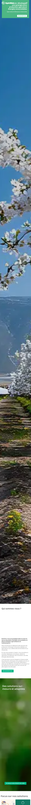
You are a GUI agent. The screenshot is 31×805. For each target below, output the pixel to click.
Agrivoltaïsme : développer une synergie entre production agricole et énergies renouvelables (16, 6)
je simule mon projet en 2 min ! (15, 783)
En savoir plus (22, 15)
